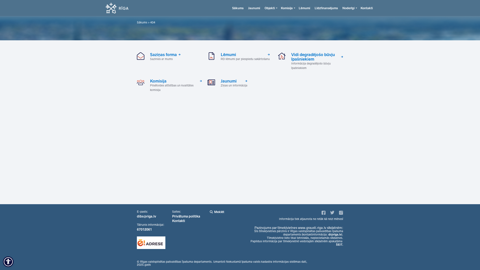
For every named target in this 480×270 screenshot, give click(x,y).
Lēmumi (304, 8)
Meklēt (219, 212)
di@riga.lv (334, 234)
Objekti (270, 8)
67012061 (144, 229)
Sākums (238, 8)
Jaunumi (254, 8)
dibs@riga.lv (146, 216)
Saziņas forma (163, 54)
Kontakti (367, 8)
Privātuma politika (186, 216)
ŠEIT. (339, 244)
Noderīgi (348, 8)
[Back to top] (469, 259)
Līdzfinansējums (326, 8)
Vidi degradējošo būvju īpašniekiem (313, 56)
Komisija (287, 8)
